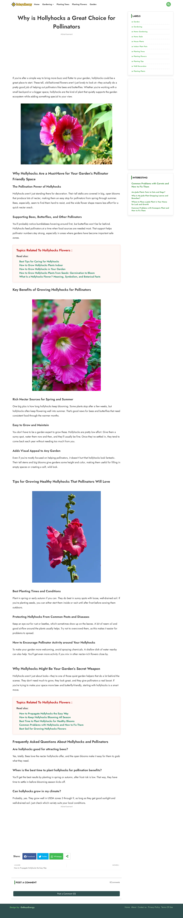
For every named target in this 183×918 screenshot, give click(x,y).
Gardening (47, 4)
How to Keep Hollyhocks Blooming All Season (45, 717)
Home (36, 4)
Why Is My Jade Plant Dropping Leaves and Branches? (150, 197)
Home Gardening (140, 31)
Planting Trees (63, 4)
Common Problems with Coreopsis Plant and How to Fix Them (150, 209)
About (133, 907)
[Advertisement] (67, 56)
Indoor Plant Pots (140, 46)
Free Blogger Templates (68, 914)
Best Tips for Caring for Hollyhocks (39, 261)
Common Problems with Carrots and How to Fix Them (150, 185)
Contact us (142, 907)
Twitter (44, 856)
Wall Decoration (140, 66)
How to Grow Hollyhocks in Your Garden (42, 269)
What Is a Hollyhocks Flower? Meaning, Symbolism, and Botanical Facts (59, 277)
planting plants (139, 71)
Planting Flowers (79, 4)
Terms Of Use (167, 907)
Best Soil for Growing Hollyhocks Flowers (42, 729)
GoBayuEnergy (27, 907)
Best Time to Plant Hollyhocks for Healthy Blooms (46, 721)
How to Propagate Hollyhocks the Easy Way (43, 713)
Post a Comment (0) (66, 893)
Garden (93, 4)
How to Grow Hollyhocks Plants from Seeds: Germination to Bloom (57, 273)
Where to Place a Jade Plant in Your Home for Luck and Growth (149, 203)
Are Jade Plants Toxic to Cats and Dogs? (148, 192)
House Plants (139, 41)
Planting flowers (140, 56)
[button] (168, 4)
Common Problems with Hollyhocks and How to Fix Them (51, 725)
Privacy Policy (154, 907)
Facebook (31, 856)
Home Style (138, 36)
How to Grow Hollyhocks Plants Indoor (41, 265)
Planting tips (139, 61)
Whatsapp (58, 856)
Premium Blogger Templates (32, 914)
